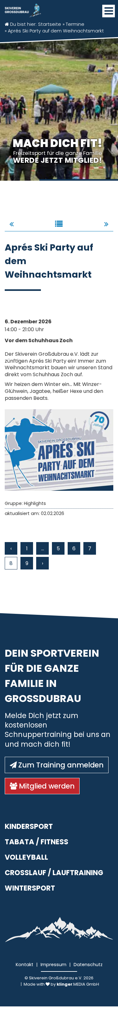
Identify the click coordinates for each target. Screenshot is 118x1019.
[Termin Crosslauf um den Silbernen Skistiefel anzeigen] (12, 224)
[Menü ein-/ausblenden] (108, 11)
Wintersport (30, 888)
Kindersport (29, 826)
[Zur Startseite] (23, 8)
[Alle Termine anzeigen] (58, 224)
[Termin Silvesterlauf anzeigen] (106, 224)
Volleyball (26, 857)
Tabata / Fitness (36, 842)
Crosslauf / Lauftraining (54, 873)
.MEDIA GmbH (78, 984)
